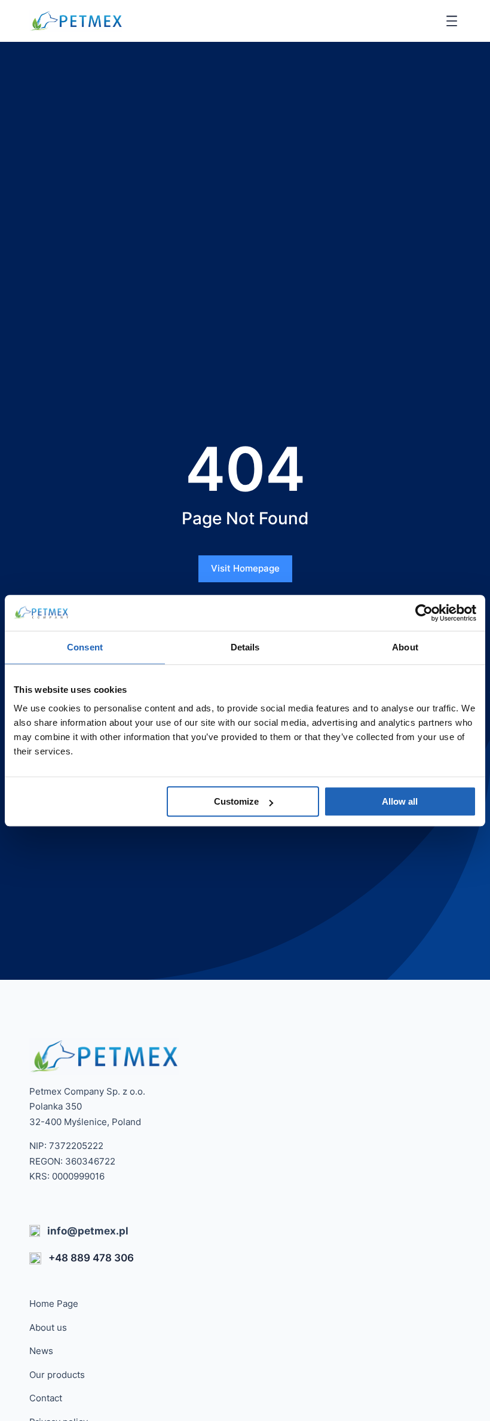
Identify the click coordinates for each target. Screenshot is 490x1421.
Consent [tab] (85, 647)
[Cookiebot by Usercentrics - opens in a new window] (424, 613)
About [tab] (405, 647)
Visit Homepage (245, 568)
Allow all (400, 801)
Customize (236, 801)
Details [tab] (245, 647)
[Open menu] (452, 21)
